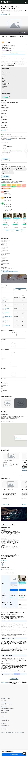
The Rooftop (7, 320)
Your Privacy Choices (5, 720)
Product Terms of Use (5, 725)
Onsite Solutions (4, 700)
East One (7, 308)
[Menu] (1, 2)
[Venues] (25, 2)
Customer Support (4, 718)
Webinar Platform (4, 712)
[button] (13, 150)
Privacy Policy (3, 723)
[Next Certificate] (26, 150)
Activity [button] (23, 498)
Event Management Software (6, 703)
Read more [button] (5, 466)
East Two (7, 312)
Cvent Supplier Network (5, 698)
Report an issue (4, 682)
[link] (10, 484)
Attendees (3, 287)
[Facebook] (2, 564)
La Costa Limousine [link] (8, 489)
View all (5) (3, 130)
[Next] (26, 37)
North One (7, 299)
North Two (7, 304)
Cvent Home (3, 715)
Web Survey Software (5, 710)
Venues (3, 4)
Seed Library (7, 325)
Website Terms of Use (5, 727)
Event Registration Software (6, 704)
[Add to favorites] (26, 10)
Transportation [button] (5, 498)
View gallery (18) (21, 32)
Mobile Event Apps (4, 706)
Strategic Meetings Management (7, 708)
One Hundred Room (9, 316)
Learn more (8, 139)
